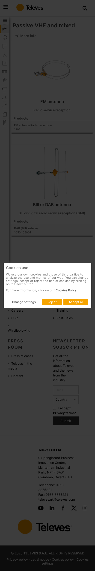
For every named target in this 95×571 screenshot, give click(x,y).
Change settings (24, 302)
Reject (52, 302)
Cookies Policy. (66, 290)
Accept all (76, 302)
